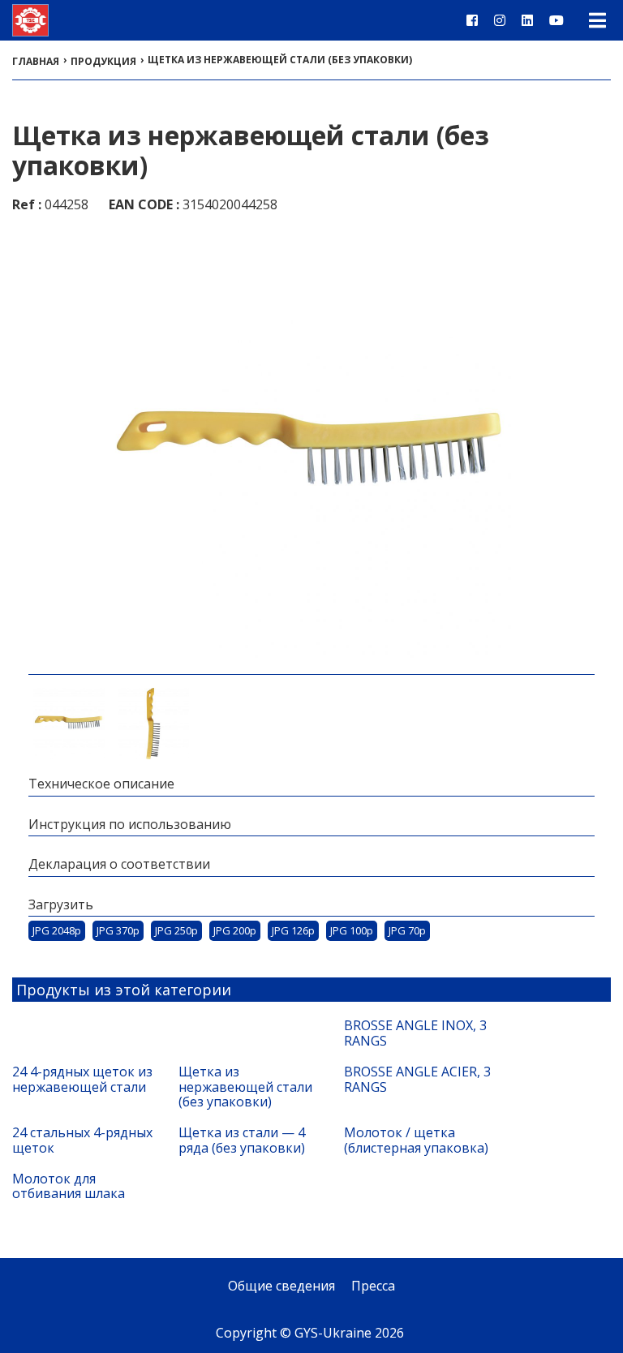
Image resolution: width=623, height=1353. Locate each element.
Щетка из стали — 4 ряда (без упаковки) (241, 1140)
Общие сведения (281, 1286)
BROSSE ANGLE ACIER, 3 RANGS (417, 1079)
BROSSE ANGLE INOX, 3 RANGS (415, 1033)
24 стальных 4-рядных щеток (82, 1140)
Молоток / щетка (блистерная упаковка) (416, 1140)
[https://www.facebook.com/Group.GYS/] (472, 20)
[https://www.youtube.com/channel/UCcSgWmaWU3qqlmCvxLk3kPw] (556, 20)
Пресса (373, 1286)
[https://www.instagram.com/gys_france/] (499, 20)
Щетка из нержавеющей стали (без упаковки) (245, 1086)
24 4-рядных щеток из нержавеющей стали (82, 1079)
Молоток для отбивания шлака (68, 1186)
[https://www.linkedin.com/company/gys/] (527, 20)
